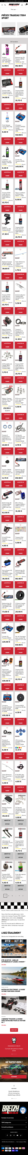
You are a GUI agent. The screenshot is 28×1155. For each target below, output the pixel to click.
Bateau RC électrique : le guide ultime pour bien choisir (13, 990)
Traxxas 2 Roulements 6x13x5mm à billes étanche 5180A (6, 743)
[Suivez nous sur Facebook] (7, 1135)
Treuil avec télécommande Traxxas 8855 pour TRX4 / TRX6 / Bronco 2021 (6, 673)
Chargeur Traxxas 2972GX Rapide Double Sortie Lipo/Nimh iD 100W (7, 708)
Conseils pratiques (7, 1127)
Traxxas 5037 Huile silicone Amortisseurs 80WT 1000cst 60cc (19, 367)
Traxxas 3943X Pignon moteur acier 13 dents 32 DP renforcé (7, 472)
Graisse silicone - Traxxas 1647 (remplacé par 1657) (20, 297)
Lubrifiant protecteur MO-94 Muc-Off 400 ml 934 (7, 162)
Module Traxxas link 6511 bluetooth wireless (7, 810)
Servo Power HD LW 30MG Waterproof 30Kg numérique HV (7, 573)
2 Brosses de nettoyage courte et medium (7, 842)
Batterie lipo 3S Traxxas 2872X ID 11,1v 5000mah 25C (20, 60)
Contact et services (7, 1118)
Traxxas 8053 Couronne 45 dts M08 (20, 707)
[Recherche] (5, 5)
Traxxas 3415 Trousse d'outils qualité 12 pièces (7, 92)
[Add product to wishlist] (7, 45)
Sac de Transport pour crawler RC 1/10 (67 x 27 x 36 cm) (20, 639)
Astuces (3, 1016)
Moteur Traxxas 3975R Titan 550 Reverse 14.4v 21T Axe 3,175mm (7, 401)
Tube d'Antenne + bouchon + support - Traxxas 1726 (20, 264)
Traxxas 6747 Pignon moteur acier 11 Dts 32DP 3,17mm (7, 876)
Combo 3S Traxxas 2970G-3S (20, 161)
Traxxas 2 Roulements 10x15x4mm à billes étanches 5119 (6, 438)
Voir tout (14, 1030)
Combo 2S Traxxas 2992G (6, 637)
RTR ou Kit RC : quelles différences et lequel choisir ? (13, 961)
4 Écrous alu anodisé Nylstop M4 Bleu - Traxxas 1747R (20, 742)
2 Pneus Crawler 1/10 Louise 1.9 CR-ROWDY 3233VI (20, 606)
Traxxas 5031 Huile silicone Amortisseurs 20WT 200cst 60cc (19, 672)
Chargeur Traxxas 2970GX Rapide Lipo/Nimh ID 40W (20, 128)
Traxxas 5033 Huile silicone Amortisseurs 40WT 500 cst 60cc (19, 844)
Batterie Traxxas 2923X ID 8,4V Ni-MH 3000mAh (7, 263)
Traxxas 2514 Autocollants (19, 538)
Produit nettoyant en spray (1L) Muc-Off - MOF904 (7, 60)
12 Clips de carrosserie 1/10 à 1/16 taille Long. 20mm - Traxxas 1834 (20, 810)
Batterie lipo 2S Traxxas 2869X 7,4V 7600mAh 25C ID (20, 472)
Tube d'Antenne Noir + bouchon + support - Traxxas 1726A (7, 777)
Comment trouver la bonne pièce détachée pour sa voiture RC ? (13, 1020)
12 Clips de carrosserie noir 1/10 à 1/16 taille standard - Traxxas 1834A (20, 438)
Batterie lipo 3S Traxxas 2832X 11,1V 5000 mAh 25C (20, 573)
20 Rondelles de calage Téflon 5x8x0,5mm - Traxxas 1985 (7, 366)
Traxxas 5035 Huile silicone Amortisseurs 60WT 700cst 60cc (19, 93)
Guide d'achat (4, 987)
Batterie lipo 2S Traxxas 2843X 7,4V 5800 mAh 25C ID (7, 606)
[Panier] (26, 5)
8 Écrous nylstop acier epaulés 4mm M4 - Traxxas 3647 (20, 401)
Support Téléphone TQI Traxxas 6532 (6, 229)
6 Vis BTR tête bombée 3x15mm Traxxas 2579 (7, 539)
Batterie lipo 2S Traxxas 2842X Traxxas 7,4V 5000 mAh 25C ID (6, 505)
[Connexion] (22, 5)
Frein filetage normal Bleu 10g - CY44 (7, 126)
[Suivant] (23, 895)
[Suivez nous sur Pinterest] (14, 1135)
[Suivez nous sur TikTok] (20, 1135)
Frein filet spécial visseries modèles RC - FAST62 (20, 876)
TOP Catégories (6, 1122)
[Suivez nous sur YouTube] (17, 1135)
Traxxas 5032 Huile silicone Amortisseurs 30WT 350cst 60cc (6, 297)
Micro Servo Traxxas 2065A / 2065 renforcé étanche (20, 505)
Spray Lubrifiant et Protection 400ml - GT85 (20, 194)
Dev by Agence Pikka (21, 1141)
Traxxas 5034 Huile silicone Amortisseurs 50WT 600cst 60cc (6, 195)
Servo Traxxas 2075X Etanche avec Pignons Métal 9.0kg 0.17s (7, 331)
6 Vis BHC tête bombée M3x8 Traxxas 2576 (19, 776)
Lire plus (3, 964)
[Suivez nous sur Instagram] (10, 1135)
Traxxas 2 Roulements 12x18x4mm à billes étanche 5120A (19, 332)
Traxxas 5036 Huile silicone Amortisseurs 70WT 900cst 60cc (19, 230)
